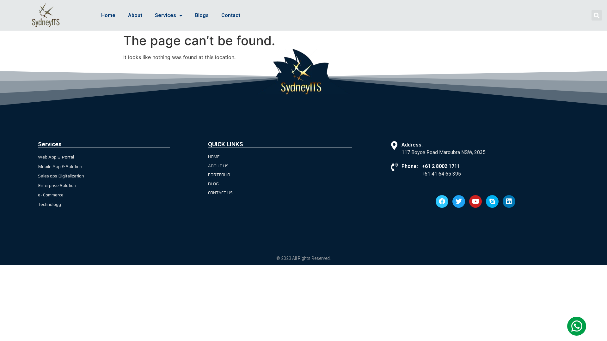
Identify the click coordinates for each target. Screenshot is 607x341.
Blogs (202, 15)
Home (108, 15)
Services (165, 15)
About (135, 15)
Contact (230, 15)
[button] (597, 15)
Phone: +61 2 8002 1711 (431, 166)
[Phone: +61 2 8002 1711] (394, 167)
